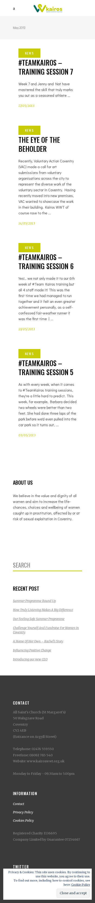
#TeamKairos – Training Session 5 (45, 367)
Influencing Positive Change (32, 650)
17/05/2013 (26, 106)
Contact (18, 804)
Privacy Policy (23, 812)
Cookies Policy (23, 820)
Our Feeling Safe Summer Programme (39, 619)
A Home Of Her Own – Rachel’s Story (38, 641)
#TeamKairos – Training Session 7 (45, 67)
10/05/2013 (26, 329)
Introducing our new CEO (30, 659)
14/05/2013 (26, 223)
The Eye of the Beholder (39, 144)
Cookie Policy (80, 884)
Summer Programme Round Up (34, 601)
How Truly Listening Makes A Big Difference (43, 610)
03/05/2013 (27, 435)
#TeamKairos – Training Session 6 (46, 261)
